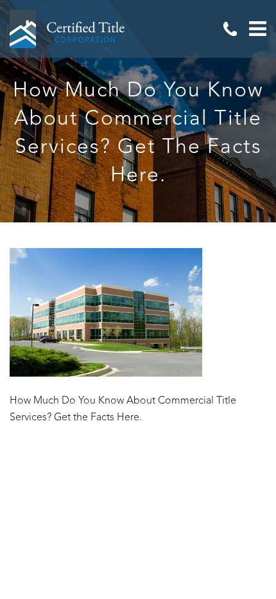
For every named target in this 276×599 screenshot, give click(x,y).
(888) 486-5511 (230, 29)
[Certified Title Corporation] (67, 29)
